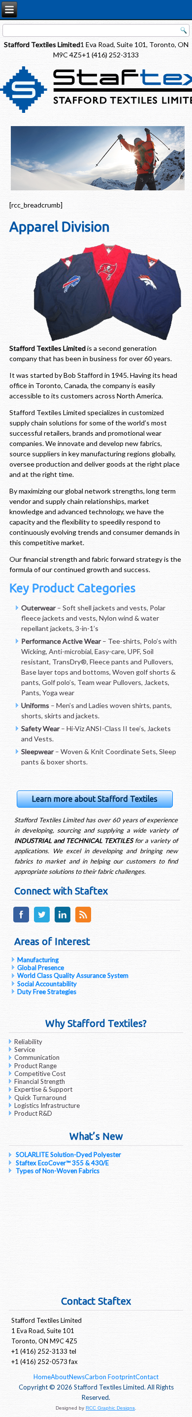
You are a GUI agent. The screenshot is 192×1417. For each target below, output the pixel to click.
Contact (147, 1377)
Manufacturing (38, 960)
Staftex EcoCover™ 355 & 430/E (62, 1163)
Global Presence (40, 967)
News (77, 1377)
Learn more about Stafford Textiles (95, 798)
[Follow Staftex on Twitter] (42, 922)
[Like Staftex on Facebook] (21, 922)
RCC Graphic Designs (110, 1408)
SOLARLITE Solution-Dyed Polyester (68, 1154)
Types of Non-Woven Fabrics (57, 1171)
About (60, 1377)
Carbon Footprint (110, 1377)
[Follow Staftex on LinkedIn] (62, 922)
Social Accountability (47, 984)
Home (42, 1377)
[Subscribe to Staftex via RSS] (83, 922)
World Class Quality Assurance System (72, 975)
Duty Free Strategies (46, 992)
